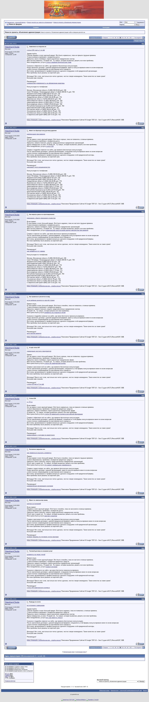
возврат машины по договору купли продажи (43, 537)
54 (125, 37)
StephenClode (12, 47)
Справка (36, 27)
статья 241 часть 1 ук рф (36, 50)
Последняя (138, 37)
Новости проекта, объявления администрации (67, 22)
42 (113, 37)
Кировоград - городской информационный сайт (126, 690)
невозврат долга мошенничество (38, 167)
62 (127, 37)
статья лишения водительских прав (58, 62)
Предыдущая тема (68, 652)
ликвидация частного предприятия (39, 351)
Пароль (122, 24)
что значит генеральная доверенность (57, 465)
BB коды (7, 673)
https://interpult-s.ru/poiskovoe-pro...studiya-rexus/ (44, 120)
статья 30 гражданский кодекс (55, 363)
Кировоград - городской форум (16, 22)
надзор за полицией (34, 504)
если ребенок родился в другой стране (40, 300)
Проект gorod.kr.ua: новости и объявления (39, 22)
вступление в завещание (35, 605)
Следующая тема (80, 652)
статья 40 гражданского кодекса (38, 588)
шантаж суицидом (50, 516)
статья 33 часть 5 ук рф (35, 384)
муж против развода (34, 333)
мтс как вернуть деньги (54, 617)
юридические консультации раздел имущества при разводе (67, 230)
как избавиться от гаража (36, 251)
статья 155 (50, 146)
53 (123, 37)
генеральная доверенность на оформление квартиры (45, 83)
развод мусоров (51, 567)
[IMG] (6, 676)
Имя (121, 22)
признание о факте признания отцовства (41, 218)
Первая (105, 37)
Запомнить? (140, 22)
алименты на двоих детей (36, 554)
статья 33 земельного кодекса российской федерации (63, 414)
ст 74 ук (29, 402)
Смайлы (7, 675)
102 (130, 37)
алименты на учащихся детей (54, 312)
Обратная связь (104, 690)
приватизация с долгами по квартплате (41, 435)
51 (118, 37)
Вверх (145, 690)
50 (115, 37)
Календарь (106, 27)
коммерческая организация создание (40, 486)
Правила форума (10, 681)
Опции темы (138, 40)
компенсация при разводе (36, 134)
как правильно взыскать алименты (39, 453)
